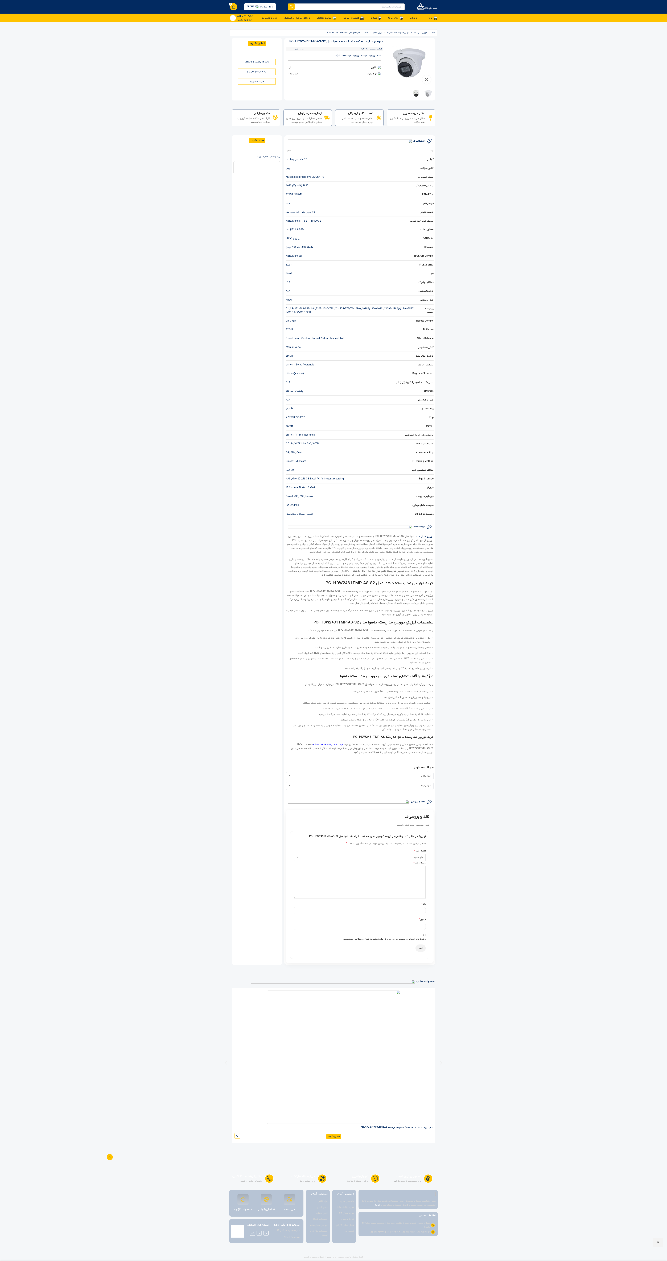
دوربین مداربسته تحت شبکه (398, 32)
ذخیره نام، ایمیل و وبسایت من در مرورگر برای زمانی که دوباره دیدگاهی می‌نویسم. (384, 939)
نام (423, 904)
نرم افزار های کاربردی (256, 71)
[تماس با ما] (658, 1242)
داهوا (288, 150)
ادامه (377, 1205)
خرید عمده (289, 1209)
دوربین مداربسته (420, 32)
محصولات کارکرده (243, 1209)
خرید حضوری (257, 81)
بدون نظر (299, 49)
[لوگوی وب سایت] (427, 6)
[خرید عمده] (289, 1199)
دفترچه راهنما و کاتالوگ (257, 62)
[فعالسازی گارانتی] (266, 1199)
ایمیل (422, 919)
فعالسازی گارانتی (266, 1209)
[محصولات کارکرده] (243, 1199)
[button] (226, 1063)
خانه (433, 32)
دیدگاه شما (419, 862)
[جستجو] (291, 6)
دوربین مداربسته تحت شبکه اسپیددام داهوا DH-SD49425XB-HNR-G (397, 1127)
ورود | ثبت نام (266, 6)
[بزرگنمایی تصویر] (426, 79)
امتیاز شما (420, 851)
